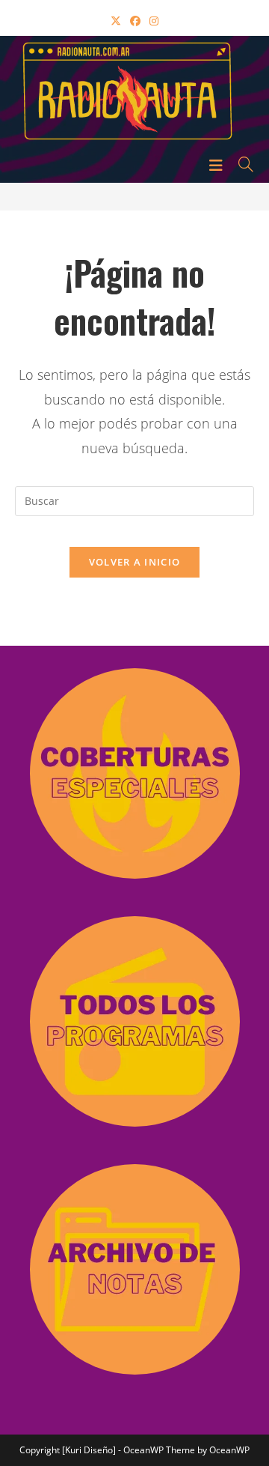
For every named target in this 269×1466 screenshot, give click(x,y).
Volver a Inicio (135, 562)
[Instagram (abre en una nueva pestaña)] (154, 20)
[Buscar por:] (240, 164)
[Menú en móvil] (218, 164)
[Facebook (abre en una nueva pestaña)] (135, 20)
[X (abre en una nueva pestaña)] (116, 20)
